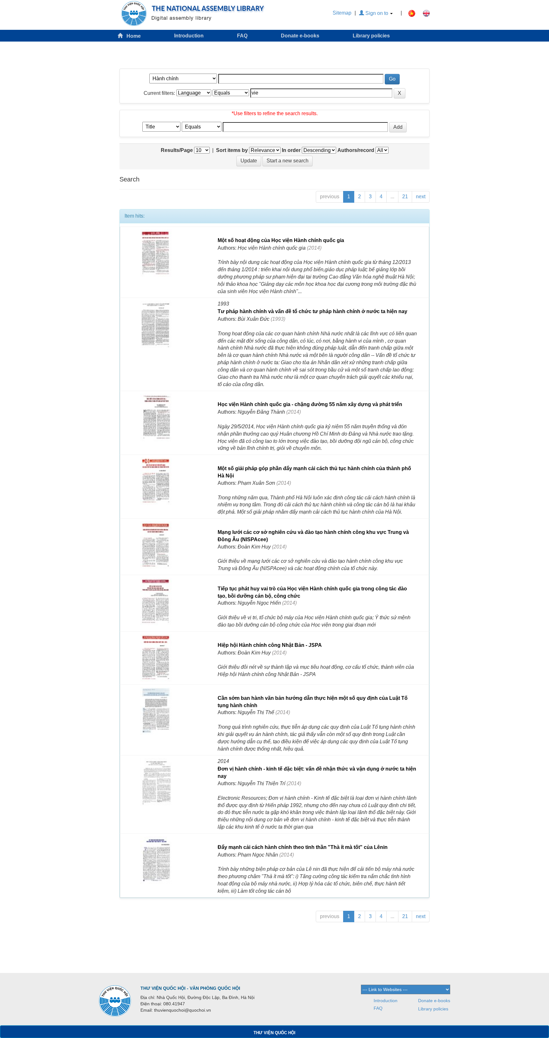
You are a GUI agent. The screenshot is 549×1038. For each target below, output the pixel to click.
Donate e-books (300, 35)
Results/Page (177, 150)
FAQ (242, 35)
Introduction (189, 35)
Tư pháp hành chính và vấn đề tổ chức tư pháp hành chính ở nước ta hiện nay (312, 311)
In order (291, 150)
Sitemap (342, 13)
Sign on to (377, 13)
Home (132, 36)
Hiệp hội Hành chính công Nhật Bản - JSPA (270, 645)
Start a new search (287, 160)
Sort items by (232, 150)
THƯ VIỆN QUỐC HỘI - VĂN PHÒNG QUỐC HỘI (190, 988)
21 (405, 196)
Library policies (371, 35)
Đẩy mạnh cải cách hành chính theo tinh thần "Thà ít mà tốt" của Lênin (303, 847)
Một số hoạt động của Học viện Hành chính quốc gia (281, 240)
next (420, 196)
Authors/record (355, 150)
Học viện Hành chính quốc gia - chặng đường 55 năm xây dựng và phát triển (310, 404)
